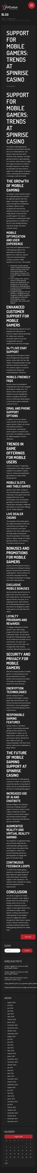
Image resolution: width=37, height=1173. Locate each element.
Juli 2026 (10, 1005)
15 (26, 1150)
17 (6, 1154)
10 (6, 1150)
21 (22, 1154)
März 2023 (10, 1096)
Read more (28, 937)
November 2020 (12, 1113)
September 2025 (12, 1034)
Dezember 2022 (12, 1102)
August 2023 (11, 1087)
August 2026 (11, 1002)
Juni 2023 (10, 1090)
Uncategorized (11, 19)
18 (10, 1154)
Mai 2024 (10, 1070)
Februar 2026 (11, 1019)
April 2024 (10, 1073)
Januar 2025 (11, 1056)
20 (18, 1154)
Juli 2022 (10, 1104)
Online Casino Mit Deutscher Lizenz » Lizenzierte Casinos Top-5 (16, 978)
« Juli (6, 1163)
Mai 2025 (10, 1045)
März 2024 (10, 1076)
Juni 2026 (10, 1008)
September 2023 (12, 1085)
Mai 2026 (10, 1011)
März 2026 (10, 1017)
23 (30, 1154)
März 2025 (10, 1051)
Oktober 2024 (11, 1065)
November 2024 (12, 1062)
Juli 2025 (10, 1039)
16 (30, 1150)
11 (10, 1150)
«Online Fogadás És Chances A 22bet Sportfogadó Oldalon (16, 967)
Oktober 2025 (11, 1031)
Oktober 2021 (11, 1110)
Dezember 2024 (12, 1059)
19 (14, 1154)
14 (22, 1150)
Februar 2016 (11, 1116)
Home (3, 19)
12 (14, 1150)
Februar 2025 (11, 1053)
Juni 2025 (10, 1042)
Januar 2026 (11, 1022)
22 (26, 1154)
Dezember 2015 (12, 1119)
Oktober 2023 (11, 1082)
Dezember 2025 (12, 1025)
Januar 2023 (11, 1099)
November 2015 (12, 1121)
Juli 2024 (10, 1068)
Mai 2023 (10, 1093)
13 (18, 1150)
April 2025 (10, 1048)
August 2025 (11, 1036)
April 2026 (10, 1014)
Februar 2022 (11, 1107)
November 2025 (12, 1028)
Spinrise (9, 728)
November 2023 (12, 1079)
